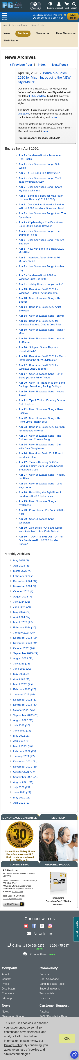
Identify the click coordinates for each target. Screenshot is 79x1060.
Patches (44, 1011)
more (54, 117)
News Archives (38, 25)
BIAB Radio (10, 40)
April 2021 (21, 802)
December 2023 (25, 637)
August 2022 (23, 720)
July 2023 (21, 663)
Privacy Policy (13, 1045)
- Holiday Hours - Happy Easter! (41, 284)
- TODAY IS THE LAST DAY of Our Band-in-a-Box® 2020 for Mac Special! (41, 540)
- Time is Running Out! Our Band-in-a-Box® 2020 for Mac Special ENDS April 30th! (41, 466)
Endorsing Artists (50, 988)
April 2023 (21, 679)
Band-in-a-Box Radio (52, 983)
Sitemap (7, 998)
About (5, 974)
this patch (23, 113)
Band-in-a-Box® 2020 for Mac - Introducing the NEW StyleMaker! (44, 77)
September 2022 (25, 715)
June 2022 (22, 730)
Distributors (9, 988)
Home (5, 25)
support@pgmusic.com (12, 899)
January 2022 (24, 756)
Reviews (45, 998)
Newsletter (42, 33)
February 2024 (24, 627)
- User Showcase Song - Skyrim (41, 315)
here (45, 131)
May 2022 (21, 735)
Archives (22, 33)
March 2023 (23, 684)
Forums (44, 974)
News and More (20, 25)
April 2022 (21, 740)
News (6, 33)
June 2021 (22, 792)
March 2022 (23, 746)
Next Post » (60, 64)
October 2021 (24, 771)
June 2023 (22, 668)
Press (5, 983)
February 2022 (24, 751)
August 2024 (22, 596)
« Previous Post (21, 64)
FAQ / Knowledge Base (53, 1016)
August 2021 (23, 782)
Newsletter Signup (13, 1016)
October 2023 (24, 648)
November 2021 (25, 766)
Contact (6, 978)
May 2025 (21, 560)
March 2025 (22, 570)
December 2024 (25, 581)
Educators (8, 993)
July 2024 (21, 601)
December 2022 (25, 699)
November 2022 (25, 704)
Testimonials (47, 993)
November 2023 (25, 642)
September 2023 (25, 653)
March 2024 (23, 622)
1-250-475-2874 (58, 18)
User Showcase (66, 33)
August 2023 (23, 658)
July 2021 (21, 787)
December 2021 (25, 761)
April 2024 (21, 617)
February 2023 (24, 689)
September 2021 (25, 776)
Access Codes (17, 892)
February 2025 (24, 575)
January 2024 (24, 632)
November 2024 (24, 586)
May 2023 (21, 673)
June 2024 (22, 606)
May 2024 (21, 612)
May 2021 (21, 797)
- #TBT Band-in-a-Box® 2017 (39, 172)
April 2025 (21, 565)
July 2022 (21, 725)
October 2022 (24, 709)
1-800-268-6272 (42, 18)
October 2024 (23, 591)
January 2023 (24, 694)
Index (42, 64)
